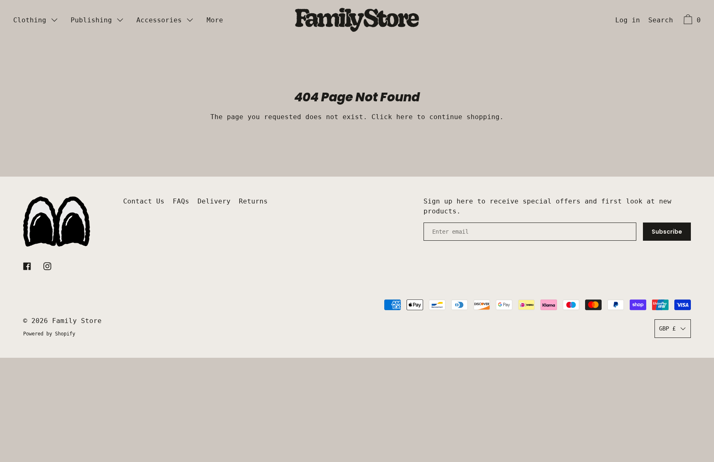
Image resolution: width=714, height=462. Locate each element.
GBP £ (667, 328)
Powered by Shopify (49, 334)
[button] (660, 21)
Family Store (77, 321)
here (404, 117)
